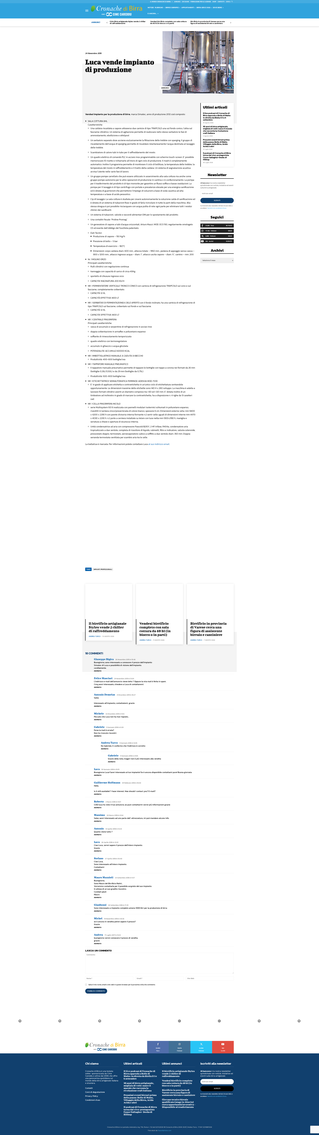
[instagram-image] (20, 1021)
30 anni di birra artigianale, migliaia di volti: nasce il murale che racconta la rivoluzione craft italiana (217, 130)
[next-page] (230, 22)
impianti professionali (103, 569)
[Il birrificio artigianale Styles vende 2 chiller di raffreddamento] (108, 601)
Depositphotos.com (164, 1130)
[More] (170, 105)
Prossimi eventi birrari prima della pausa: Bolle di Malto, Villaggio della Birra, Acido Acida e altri (216, 143)
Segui (230, 231)
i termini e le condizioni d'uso (216, 208)
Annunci (165, 88)
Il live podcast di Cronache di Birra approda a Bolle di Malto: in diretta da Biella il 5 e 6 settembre (217, 116)
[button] (230, 1)
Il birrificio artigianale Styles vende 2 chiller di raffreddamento (128, 22)
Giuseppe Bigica (104, 659)
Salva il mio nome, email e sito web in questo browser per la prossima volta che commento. (121, 984)
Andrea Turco (94, 636)
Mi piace (229, 225)
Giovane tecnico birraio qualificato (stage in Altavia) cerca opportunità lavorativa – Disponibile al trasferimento (178, 1103)
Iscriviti (217, 200)
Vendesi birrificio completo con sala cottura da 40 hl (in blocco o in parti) (168, 22)
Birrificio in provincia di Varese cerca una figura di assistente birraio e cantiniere (208, 22)
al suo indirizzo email (158, 444)
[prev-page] (107, 22)
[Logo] (116, 10)
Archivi (217, 251)
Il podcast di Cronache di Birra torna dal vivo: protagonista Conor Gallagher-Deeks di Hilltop (217, 156)
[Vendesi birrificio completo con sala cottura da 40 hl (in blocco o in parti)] (159, 601)
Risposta (97, 671)
